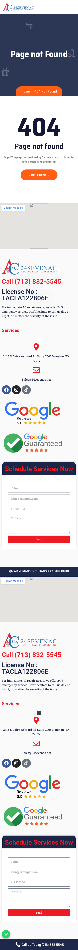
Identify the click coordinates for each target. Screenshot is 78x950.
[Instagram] (16, 389)
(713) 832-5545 (38, 281)
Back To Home (38, 175)
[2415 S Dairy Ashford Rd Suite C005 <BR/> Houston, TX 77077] (36, 347)
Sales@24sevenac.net (36, 379)
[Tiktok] (26, 389)
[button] (39, 339)
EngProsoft (61, 570)
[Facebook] (6, 389)
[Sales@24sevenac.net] (36, 370)
